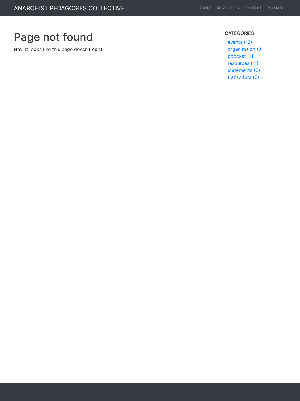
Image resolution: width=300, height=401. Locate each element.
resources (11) (243, 63)
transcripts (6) (243, 77)
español (275, 8)
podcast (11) (241, 56)
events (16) (240, 42)
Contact (253, 8)
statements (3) (244, 70)
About (205, 8)
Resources (228, 8)
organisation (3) (245, 49)
